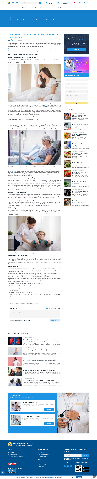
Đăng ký (81, 2)
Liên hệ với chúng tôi (76, 49)
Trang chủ (10, 19)
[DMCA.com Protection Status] (12, 471)
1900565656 (12, 452)
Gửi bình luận (54, 320)
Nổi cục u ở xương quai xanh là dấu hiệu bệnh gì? (36, 350)
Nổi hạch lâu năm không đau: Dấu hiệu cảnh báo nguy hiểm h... (40, 360)
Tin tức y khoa (17, 19)
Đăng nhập (86, 2)
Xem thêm (87, 110)
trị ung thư (14, 171)
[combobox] (76, 91)
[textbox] (76, 91)
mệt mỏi (36, 105)
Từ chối (73, 477)
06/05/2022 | (29, 51)
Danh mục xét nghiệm (69, 7)
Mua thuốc (78, 7)
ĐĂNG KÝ (85, 455)
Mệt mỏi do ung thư (30, 303)
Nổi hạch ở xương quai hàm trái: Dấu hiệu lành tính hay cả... (39, 380)
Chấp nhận (79, 477)
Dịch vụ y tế (30, 7)
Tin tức (57, 7)
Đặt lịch (49, 409)
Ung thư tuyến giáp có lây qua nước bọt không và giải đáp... (39, 370)
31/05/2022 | (30, 49)
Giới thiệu (24, 7)
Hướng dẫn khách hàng (39, 7)
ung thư (46, 105)
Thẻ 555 (62, 7)
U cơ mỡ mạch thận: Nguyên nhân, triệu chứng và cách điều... (40, 339)
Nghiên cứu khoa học (50, 7)
